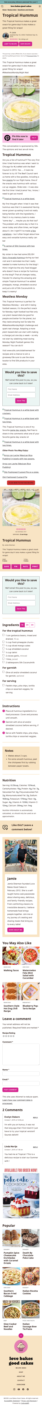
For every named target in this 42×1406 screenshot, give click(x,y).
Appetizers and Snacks (26, 10)
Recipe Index (12, 10)
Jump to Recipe (10, 44)
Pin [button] (16, 566)
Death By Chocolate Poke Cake (28, 1255)
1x (22, 625)
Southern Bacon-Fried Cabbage (10, 1293)
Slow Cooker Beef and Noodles (10, 1326)
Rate (25, 566)
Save (6, 566)
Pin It (34, 138)
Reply (35, 1117)
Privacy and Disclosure (29, 1401)
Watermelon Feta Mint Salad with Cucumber (29, 974)
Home (4, 10)
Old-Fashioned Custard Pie (14, 477)
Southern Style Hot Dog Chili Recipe (11, 1008)
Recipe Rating (8, 1033)
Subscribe (21, 1384)
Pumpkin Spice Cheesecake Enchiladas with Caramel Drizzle (11, 1257)
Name (5, 1070)
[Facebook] (23, 1389)
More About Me (15, 930)
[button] (10, 39)
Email (5, 1079)
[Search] (2, 6)
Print (35, 566)
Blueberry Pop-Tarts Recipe (30, 1007)
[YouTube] (19, 1389)
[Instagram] (14, 1389)
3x (32, 625)
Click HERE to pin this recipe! (21, 483)
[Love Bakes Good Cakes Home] (21, 6)
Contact (21, 1380)
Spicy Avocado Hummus (13, 258)
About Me (21, 1376)
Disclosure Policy (32, 56)
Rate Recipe (25, 44)
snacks (9, 180)
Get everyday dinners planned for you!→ (21, 2)
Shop (21, 1372)
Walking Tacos (11, 970)
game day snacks (18, 430)
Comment (7, 1042)
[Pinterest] (27, 1389)
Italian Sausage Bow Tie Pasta (30, 1326)
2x (27, 625)
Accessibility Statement (12, 1401)
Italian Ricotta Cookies (30, 1292)
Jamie (14, 32)
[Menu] (40, 6)
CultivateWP (25, 1403)
